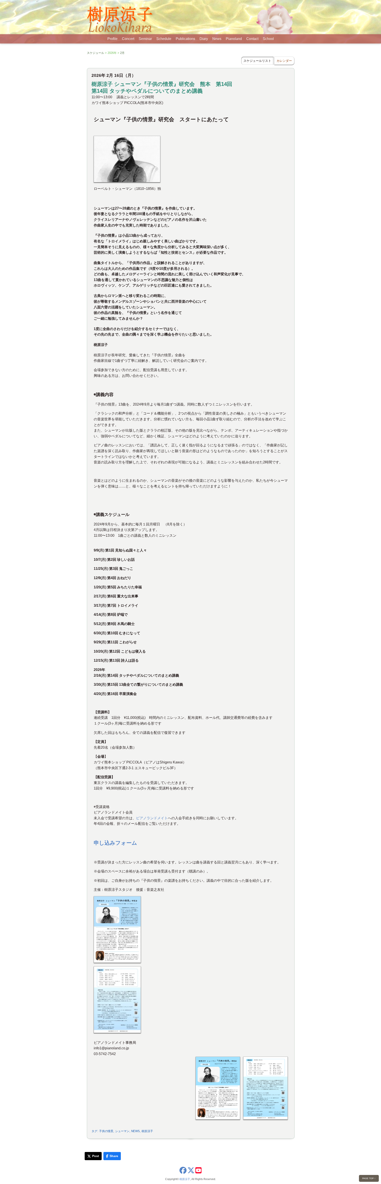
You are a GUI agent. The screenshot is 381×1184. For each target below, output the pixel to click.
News (216, 39)
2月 (122, 53)
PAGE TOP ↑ (368, 1178)
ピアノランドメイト (152, 818)
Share (114, 1156)
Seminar (145, 39)
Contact (252, 39)
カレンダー (284, 60)
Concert (128, 39)
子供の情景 (106, 1131)
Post (95, 1156)
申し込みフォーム (115, 843)
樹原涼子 (147, 1131)
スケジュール (95, 53)
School (268, 39)
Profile (112, 39)
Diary (204, 39)
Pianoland (234, 39)
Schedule (163, 39)
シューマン (122, 1131)
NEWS (135, 1131)
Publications (185, 39)
